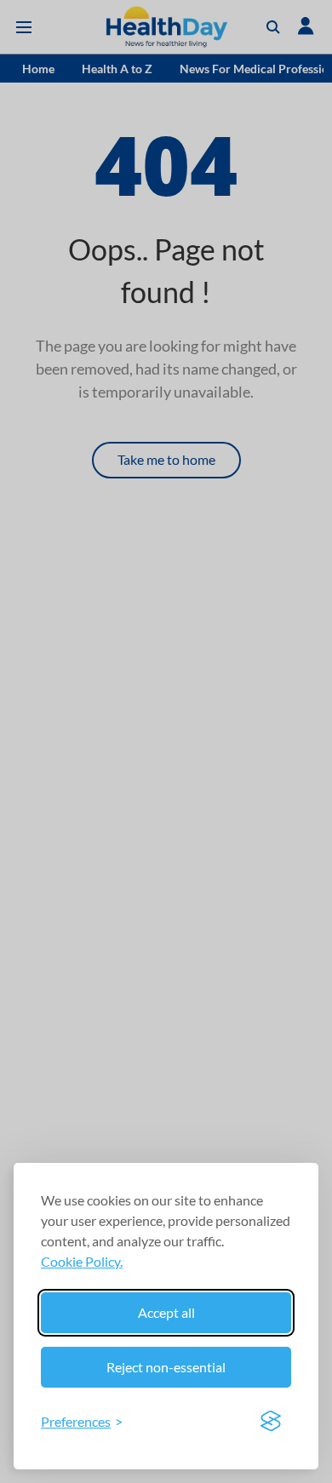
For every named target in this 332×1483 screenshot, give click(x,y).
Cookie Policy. (82, 1261)
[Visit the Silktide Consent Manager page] (270, 1421)
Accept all (166, 1312)
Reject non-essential (166, 1367)
